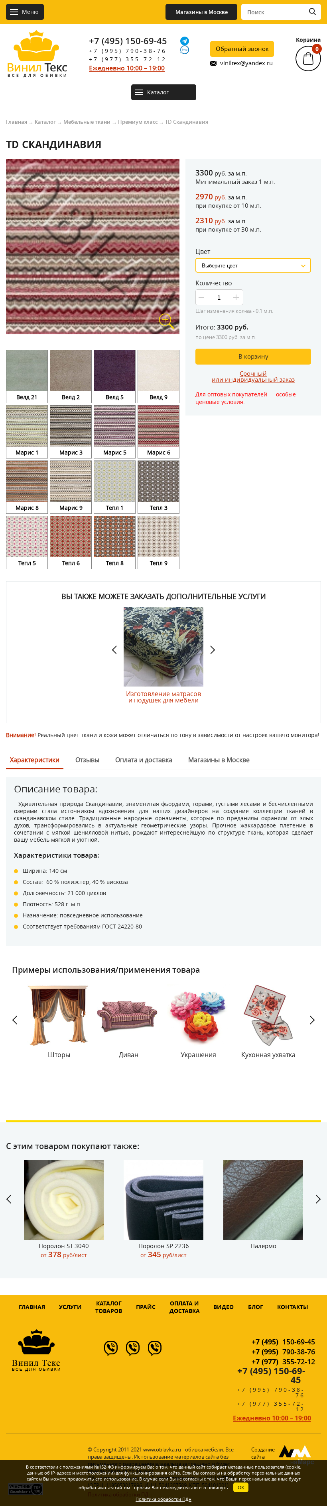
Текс (37, 69)
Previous (118, 650)
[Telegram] (184, 41)
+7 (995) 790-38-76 (128, 51)
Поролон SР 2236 (163, 1250)
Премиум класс (138, 121)
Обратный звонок (242, 49)
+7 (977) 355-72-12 (128, 59)
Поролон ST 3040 (64, 1250)
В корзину (253, 356)
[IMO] (184, 49)
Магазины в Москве (201, 12)
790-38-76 (283, 1351)
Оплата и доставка (184, 1307)
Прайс (146, 1307)
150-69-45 (283, 1341)
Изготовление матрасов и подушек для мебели (163, 696)
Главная (16, 121)
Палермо (263, 1246)
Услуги (70, 1307)
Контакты (292, 1307)
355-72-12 (283, 1361)
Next (209, 650)
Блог (255, 1307)
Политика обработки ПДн (163, 1499)
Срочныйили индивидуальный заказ (253, 376)
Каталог (45, 121)
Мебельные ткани (86, 121)
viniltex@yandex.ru (246, 63)
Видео (223, 1307)
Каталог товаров (108, 1307)
